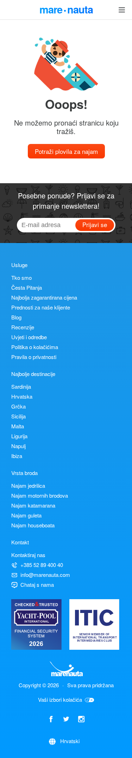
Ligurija (19, 436)
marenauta (66, 8)
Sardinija (21, 386)
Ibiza (16, 455)
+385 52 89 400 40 (41, 564)
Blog (16, 317)
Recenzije (22, 327)
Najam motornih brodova (39, 495)
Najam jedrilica (28, 485)
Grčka (18, 406)
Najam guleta (26, 515)
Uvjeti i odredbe (29, 337)
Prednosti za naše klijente (40, 307)
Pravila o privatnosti (33, 356)
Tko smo (21, 277)
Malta (17, 426)
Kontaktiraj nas (28, 555)
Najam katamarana (33, 505)
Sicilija (18, 416)
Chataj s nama (37, 584)
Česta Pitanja (26, 287)
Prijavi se (94, 224)
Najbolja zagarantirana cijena (44, 297)
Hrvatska (21, 396)
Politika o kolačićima (34, 347)
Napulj (18, 446)
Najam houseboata (33, 525)
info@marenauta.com (45, 574)
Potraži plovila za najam (66, 151)
